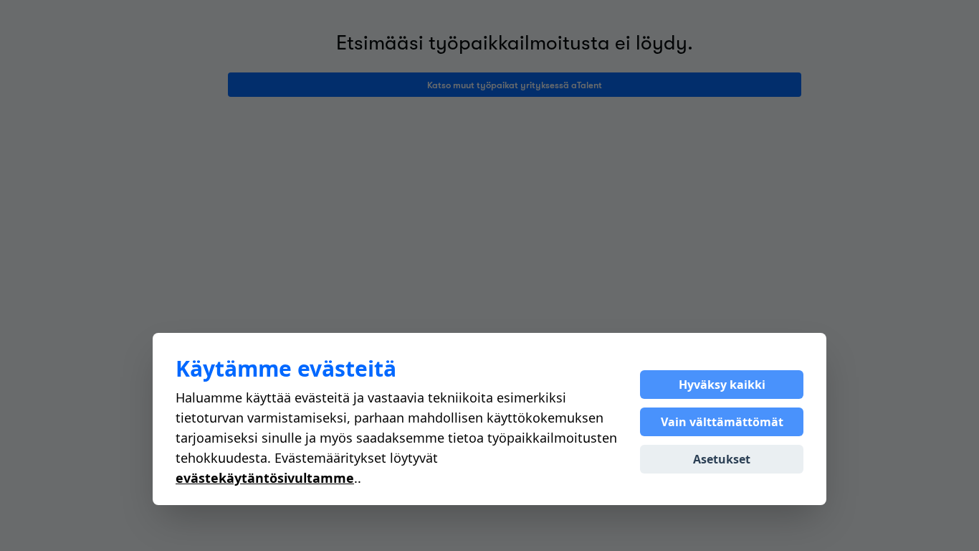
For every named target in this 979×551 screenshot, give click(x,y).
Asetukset (721, 459)
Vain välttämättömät (722, 422)
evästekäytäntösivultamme (265, 477)
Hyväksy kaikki (722, 384)
